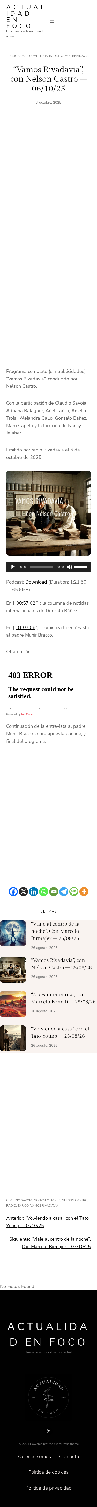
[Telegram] (63, 891)
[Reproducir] (13, 567)
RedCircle (27, 714)
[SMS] (73, 891)
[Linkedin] (33, 891)
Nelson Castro (74, 1200)
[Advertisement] (48, 183)
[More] (83, 891)
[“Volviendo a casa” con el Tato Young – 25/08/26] (13, 1039)
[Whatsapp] (43, 891)
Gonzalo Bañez (47, 1200)
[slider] (81, 566)
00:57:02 (25, 603)
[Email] (53, 891)
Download (36, 582)
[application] (48, 567)
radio (11, 1206)
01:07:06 (25, 627)
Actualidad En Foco (26, 16)
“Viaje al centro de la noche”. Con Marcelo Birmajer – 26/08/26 (55, 931)
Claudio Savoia (19, 1200)
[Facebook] (13, 891)
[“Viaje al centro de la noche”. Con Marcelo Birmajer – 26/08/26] (13, 934)
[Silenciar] (69, 567)
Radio (54, 56)
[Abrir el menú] (52, 21)
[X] (23, 891)
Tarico (23, 1206)
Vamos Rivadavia (75, 56)
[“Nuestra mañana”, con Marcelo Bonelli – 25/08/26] (13, 1005)
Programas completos (28, 56)
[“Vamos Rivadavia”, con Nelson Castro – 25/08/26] (13, 971)
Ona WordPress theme (63, 1444)
